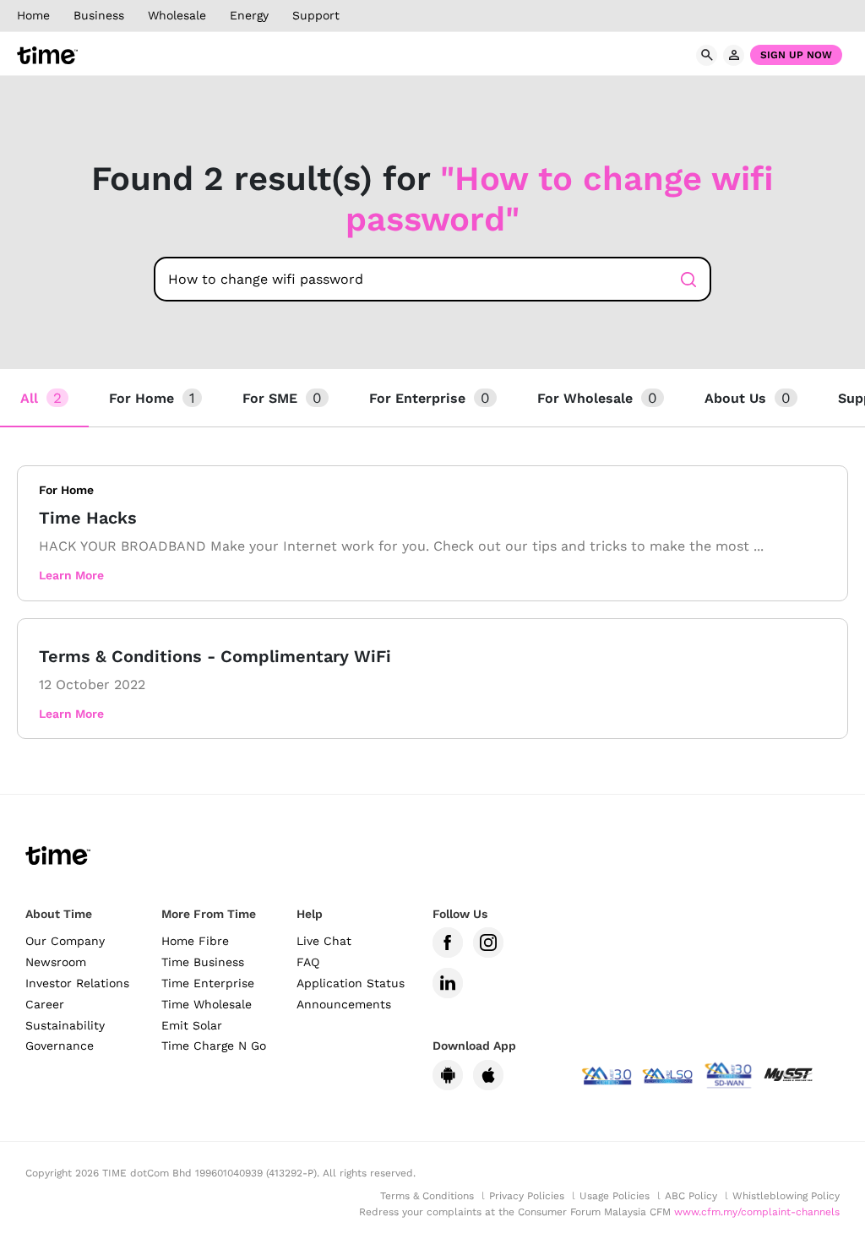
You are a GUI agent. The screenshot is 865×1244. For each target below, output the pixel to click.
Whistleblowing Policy (786, 1196)
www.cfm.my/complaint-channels (757, 1212)
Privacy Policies (526, 1196)
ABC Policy (691, 1196)
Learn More (71, 575)
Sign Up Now (796, 55)
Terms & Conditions (427, 1196)
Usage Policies (614, 1196)
